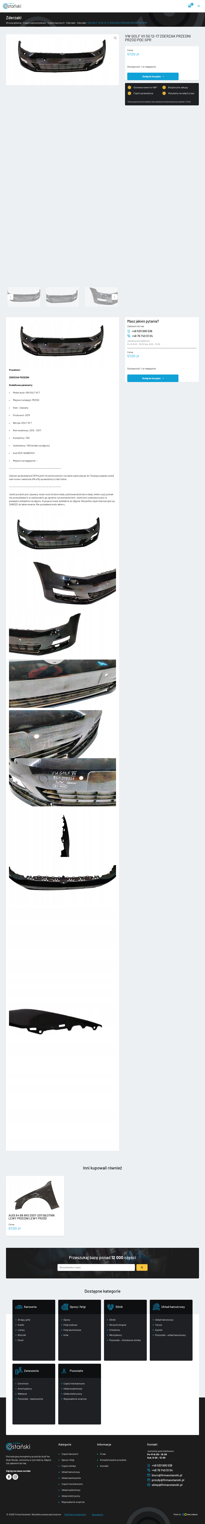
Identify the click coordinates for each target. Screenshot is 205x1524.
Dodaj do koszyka (151, 76)
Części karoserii (56, 22)
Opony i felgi (78, 1306)
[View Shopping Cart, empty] (189, 6)
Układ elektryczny (72, 1393)
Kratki (21, 1324)
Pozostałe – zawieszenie (30, 1398)
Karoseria (30, 1306)
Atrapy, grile (24, 1319)
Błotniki (22, 1335)
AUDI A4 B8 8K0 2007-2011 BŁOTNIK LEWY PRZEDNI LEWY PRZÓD (32, 1216)
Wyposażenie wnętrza (74, 1398)
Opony (66, 1319)
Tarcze (158, 1324)
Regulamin (97, 1514)
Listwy (21, 1329)
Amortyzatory (25, 1388)
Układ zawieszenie (71, 1477)
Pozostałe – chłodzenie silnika (125, 1340)
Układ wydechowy (72, 1388)
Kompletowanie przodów (113, 1459)
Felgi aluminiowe (72, 1329)
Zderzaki (70, 22)
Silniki (112, 1319)
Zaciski (158, 1329)
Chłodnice (114, 1329)
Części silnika (69, 1465)
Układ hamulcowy (173, 1306)
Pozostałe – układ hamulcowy (170, 1335)
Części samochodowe (34, 22)
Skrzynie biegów (117, 1324)
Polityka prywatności (75, 1514)
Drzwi (21, 1340)
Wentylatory (115, 1335)
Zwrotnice (23, 1383)
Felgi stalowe (70, 1324)
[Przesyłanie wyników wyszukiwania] (142, 1267)
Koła (65, 1335)
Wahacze (22, 1393)
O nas (103, 1453)
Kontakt (104, 1465)
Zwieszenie (31, 1370)
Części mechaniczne (74, 1383)
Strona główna (13, 22)
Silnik (119, 1306)
